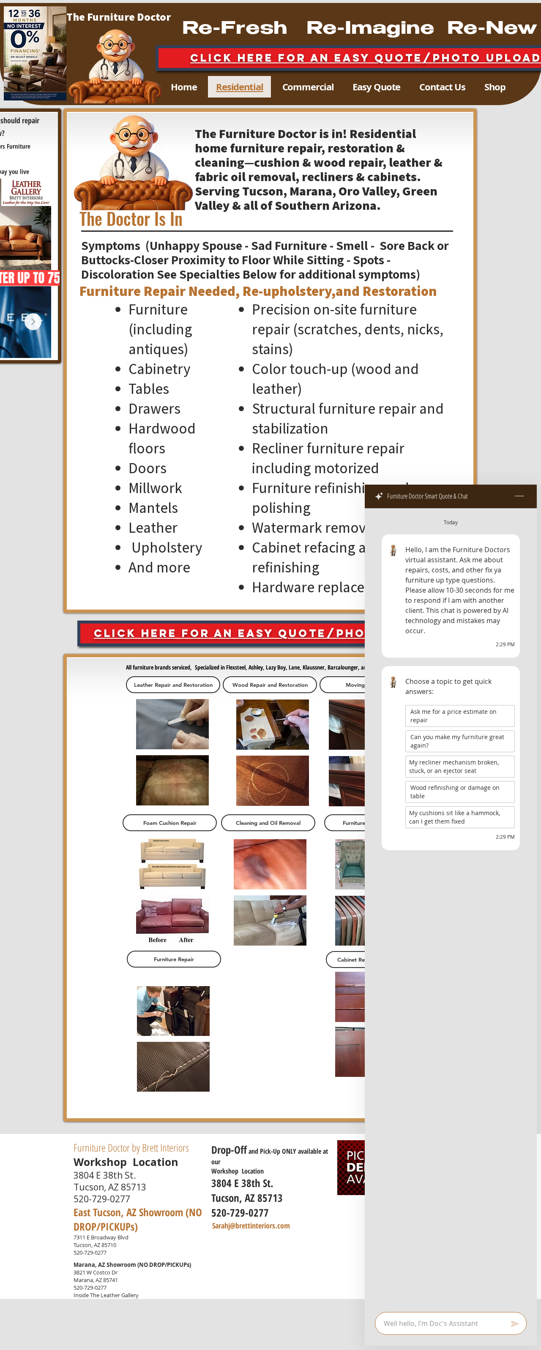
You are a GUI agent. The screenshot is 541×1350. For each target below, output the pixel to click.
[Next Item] (33, 321)
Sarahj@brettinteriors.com (251, 1225)
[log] (451, 907)
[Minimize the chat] (519, 496)
